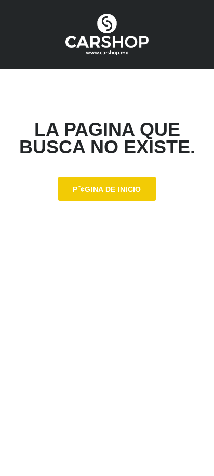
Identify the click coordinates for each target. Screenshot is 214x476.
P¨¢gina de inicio (107, 189)
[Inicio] (107, 34)
